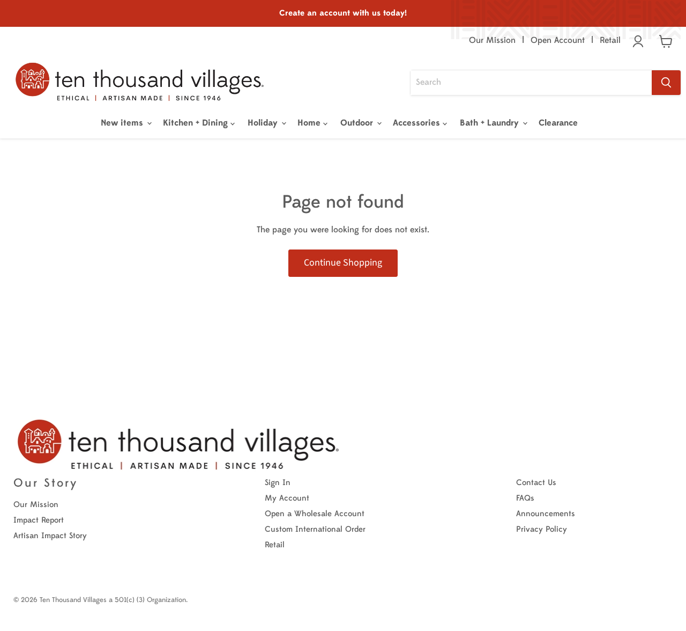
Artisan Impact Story (50, 536)
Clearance (558, 123)
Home (310, 123)
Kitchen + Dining (196, 123)
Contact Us (536, 483)
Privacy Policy (541, 529)
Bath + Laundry (490, 123)
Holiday (264, 123)
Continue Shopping (343, 262)
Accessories (418, 123)
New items (123, 123)
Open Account (558, 40)
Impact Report (38, 520)
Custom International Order (315, 529)
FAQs (525, 498)
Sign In (277, 483)
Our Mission (492, 40)
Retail (610, 40)
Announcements (545, 514)
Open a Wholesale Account (314, 514)
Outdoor (358, 123)
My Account (287, 498)
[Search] (666, 82)
